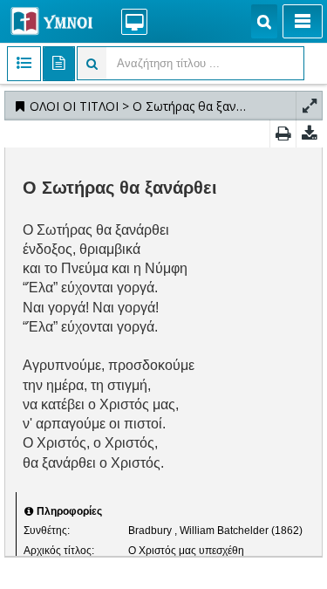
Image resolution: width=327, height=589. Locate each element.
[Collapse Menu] (303, 21)
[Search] (264, 21)
